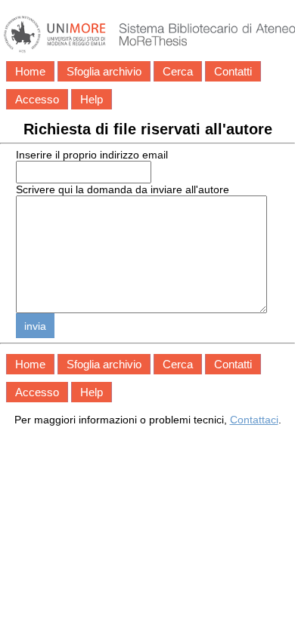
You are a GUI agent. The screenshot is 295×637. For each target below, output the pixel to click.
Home (30, 71)
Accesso (37, 99)
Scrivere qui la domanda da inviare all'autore (122, 189)
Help (91, 99)
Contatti (233, 71)
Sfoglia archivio (104, 71)
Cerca (178, 71)
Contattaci (254, 420)
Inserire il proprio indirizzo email (92, 155)
